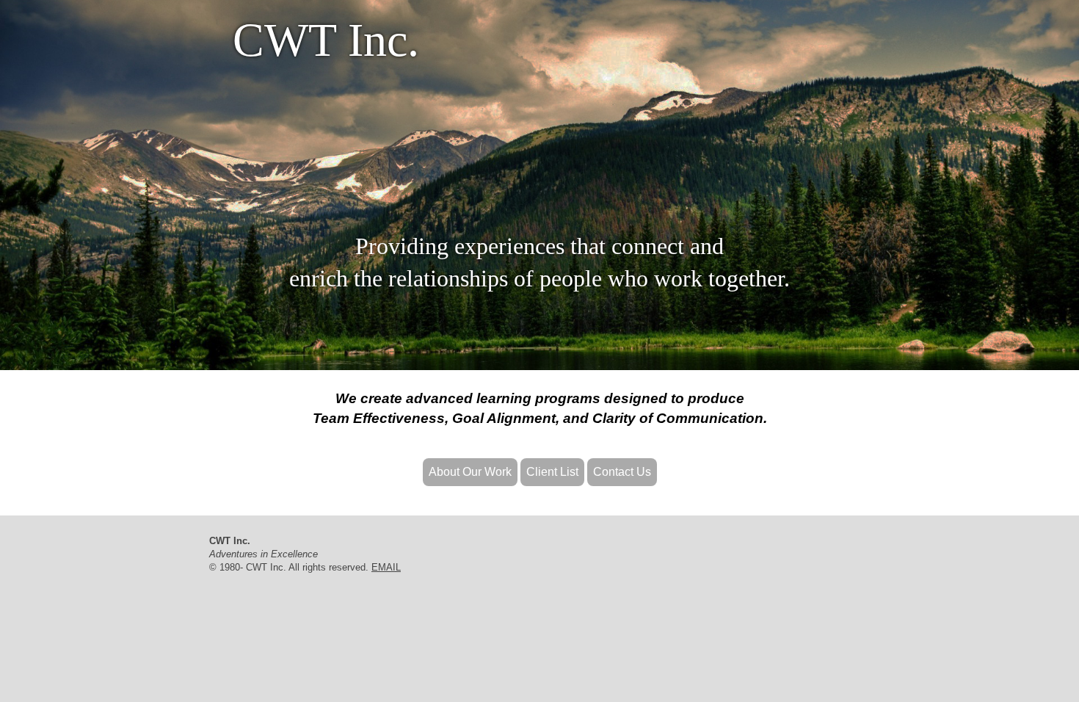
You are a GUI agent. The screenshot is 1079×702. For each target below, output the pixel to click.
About (470, 472)
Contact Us (622, 472)
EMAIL (386, 567)
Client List (552, 472)
